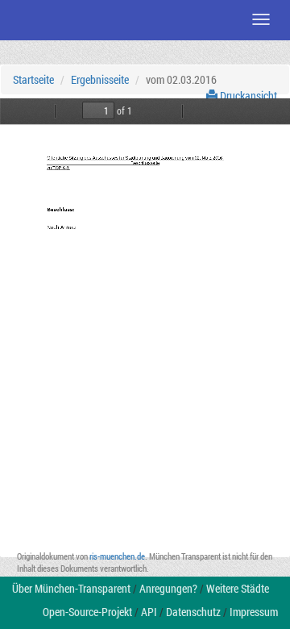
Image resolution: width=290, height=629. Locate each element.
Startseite (33, 79)
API (149, 611)
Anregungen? (168, 588)
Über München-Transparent (71, 588)
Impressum (254, 611)
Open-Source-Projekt (87, 611)
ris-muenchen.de (117, 556)
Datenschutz (193, 611)
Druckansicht (247, 95)
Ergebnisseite (100, 79)
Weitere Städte (237, 588)
